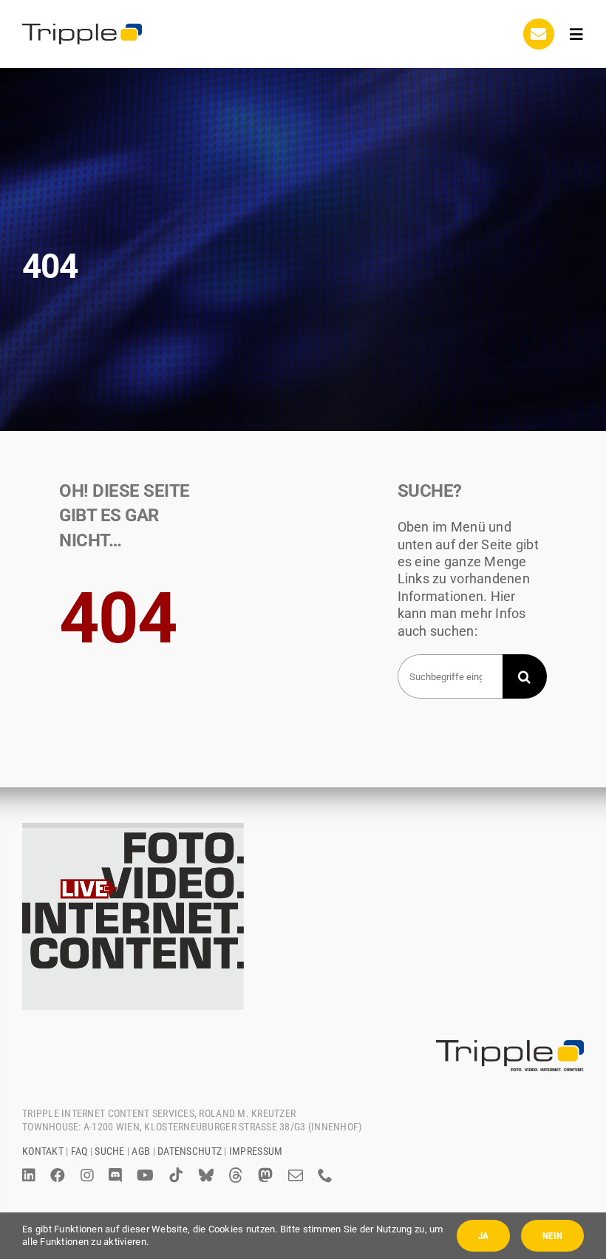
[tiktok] (175, 1175)
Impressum (255, 1151)
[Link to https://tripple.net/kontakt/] (538, 34)
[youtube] (145, 1175)
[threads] (235, 1175)
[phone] (325, 1175)
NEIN (552, 1235)
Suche (109, 1151)
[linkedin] (28, 1175)
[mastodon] (265, 1175)
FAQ (79, 1151)
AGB (141, 1151)
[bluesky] (206, 1175)
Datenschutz (189, 1151)
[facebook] (57, 1175)
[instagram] (87, 1175)
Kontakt (43, 1151)
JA (483, 1235)
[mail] (295, 1175)
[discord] (115, 1175)
